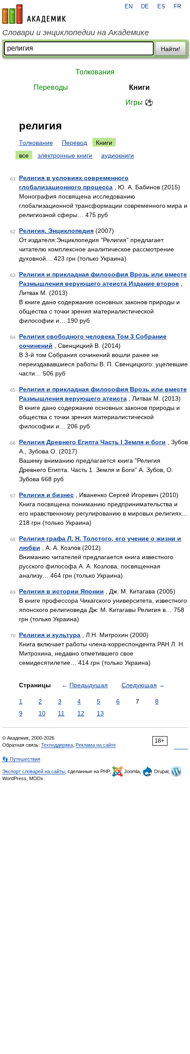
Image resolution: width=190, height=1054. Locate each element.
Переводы (51, 87)
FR (177, 7)
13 (100, 713)
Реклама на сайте (96, 745)
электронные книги (65, 155)
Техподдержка (57, 745)
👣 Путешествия (21, 759)
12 (80, 713)
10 (42, 713)
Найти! (170, 48)
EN (129, 7)
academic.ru (34, 14)
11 (61, 713)
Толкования (95, 72)
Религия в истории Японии (61, 591)
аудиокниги (117, 155)
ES (161, 7)
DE (145, 7)
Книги (139, 87)
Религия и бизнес (46, 494)
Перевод (74, 142)
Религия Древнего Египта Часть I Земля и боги (92, 442)
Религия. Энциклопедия (56, 230)
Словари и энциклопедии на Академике (75, 32)
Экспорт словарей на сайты (33, 771)
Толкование (36, 142)
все (24, 155)
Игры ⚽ (139, 102)
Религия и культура (49, 634)
